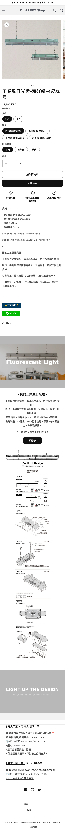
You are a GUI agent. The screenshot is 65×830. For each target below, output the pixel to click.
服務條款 (33, 827)
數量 (4, 156)
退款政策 (46, 823)
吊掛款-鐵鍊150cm (41, 137)
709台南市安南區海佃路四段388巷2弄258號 (32, 770)
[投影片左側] (26, 85)
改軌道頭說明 (54, 197)
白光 (7, 149)
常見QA (33, 440)
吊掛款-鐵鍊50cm (37, 131)
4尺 (18, 119)
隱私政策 (56, 823)
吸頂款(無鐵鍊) (13, 131)
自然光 (21, 149)
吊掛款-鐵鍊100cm (14, 137)
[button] (3, 10)
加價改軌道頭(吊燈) (32, 199)
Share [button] (8, 322)
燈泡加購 (10, 197)
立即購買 (32, 183)
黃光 (34, 149)
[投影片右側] (39, 85)
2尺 (7, 119)
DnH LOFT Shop (17, 823)
